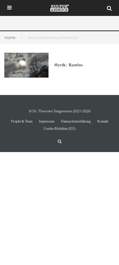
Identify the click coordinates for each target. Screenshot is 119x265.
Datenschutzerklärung (76, 121)
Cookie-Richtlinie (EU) (59, 129)
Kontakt (102, 121)
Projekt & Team (21, 121)
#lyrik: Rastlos (68, 65)
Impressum (46, 121)
